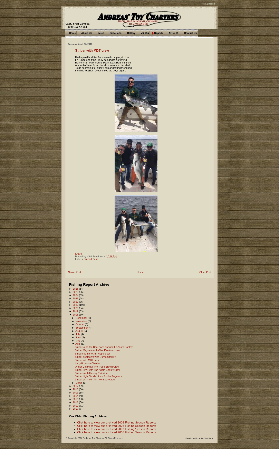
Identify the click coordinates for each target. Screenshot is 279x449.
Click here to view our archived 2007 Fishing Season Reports (116, 429)
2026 (76, 288)
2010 (76, 408)
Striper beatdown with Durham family (95, 357)
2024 (76, 295)
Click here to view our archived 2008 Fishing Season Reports (116, 425)
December (82, 318)
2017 (76, 386)
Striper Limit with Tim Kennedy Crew (95, 379)
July (78, 334)
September (82, 327)
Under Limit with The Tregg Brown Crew (97, 366)
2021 (76, 304)
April (78, 343)
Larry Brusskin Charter (87, 363)
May (78, 340)
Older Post (205, 272)
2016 (76, 389)
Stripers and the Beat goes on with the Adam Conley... (104, 347)
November (82, 321)
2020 (76, 308)
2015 (76, 392)
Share (78, 253)
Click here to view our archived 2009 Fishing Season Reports (116, 422)
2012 (76, 402)
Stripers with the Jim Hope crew (92, 353)
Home (140, 272)
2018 (76, 314)
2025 (76, 292)
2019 (76, 311)
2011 (76, 405)
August (79, 331)
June (79, 337)
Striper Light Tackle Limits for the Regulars (98, 376)
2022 (76, 301)
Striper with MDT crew (92, 50)
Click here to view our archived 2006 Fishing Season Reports (116, 432)
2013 (76, 399)
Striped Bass (91, 259)
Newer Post (74, 272)
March (79, 382)
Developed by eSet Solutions (199, 438)
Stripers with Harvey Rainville (91, 373)
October (80, 324)
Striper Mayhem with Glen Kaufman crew (97, 350)
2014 (76, 396)
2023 (76, 298)
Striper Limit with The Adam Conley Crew (97, 370)
